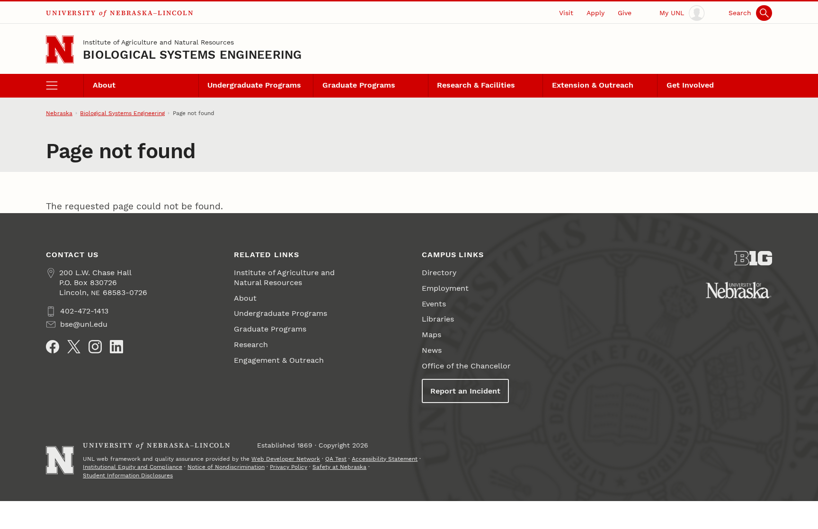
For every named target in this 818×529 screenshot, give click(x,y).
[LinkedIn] (116, 346)
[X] (73, 346)
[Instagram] (95, 346)
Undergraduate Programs (254, 85)
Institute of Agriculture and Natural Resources (158, 42)
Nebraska (59, 113)
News (432, 350)
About (104, 85)
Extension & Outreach (592, 85)
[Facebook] (52, 346)
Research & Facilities (476, 85)
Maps (431, 334)
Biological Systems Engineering (192, 55)
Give (624, 13)
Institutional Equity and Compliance (132, 467)
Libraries (438, 318)
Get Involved (690, 85)
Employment (445, 288)
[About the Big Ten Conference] (753, 258)
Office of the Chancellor (466, 365)
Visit (566, 13)
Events (434, 303)
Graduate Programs (358, 85)
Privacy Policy (288, 467)
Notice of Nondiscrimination (226, 467)
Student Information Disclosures (128, 475)
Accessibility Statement (385, 459)
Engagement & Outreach (279, 360)
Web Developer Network (285, 459)
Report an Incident (465, 390)
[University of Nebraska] (738, 290)
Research (251, 344)
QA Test (336, 459)
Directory (439, 272)
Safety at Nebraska (339, 467)
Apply (596, 13)
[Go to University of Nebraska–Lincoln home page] (60, 49)
